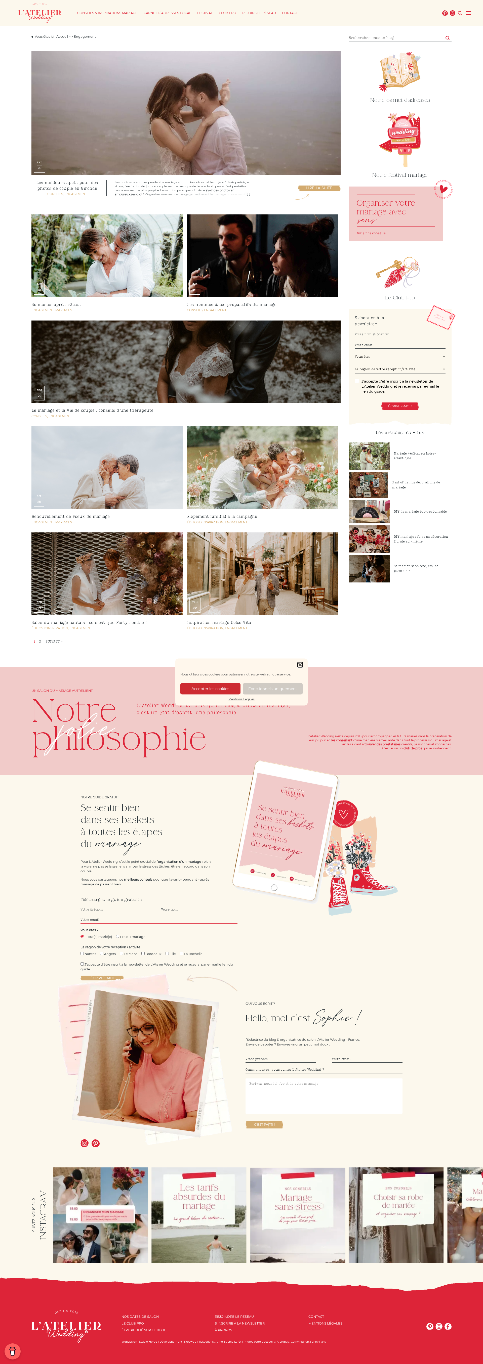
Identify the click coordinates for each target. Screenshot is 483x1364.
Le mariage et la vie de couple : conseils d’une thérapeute (92, 411)
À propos (223, 1330)
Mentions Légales (241, 699)
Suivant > (54, 641)
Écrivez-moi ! (400, 406)
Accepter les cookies (210, 688)
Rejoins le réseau (259, 13)
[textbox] (399, 357)
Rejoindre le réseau (234, 1316)
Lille (173, 954)
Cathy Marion (300, 1341)
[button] (300, 664)
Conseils (55, 194)
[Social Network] (445, 13)
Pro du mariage (132, 937)
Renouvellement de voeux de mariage (70, 517)
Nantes (90, 954)
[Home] (39, 13)
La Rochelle (193, 954)
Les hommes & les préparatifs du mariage (231, 305)
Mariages (63, 310)
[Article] (396, 214)
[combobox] (400, 357)
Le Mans (130, 954)
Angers (110, 954)
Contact (290, 13)
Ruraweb (190, 1341)
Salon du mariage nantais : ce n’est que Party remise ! (89, 623)
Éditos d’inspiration (205, 522)
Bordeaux (153, 954)
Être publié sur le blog (144, 1330)
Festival (205, 13)
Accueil (62, 36)
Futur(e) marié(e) (98, 937)
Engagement (75, 194)
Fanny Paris (318, 1341)
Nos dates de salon (140, 1316)
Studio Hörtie (148, 1341)
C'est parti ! (264, 1124)
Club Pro (227, 13)
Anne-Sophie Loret (228, 1341)
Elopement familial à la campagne (222, 517)
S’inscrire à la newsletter (240, 1323)
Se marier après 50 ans (56, 305)
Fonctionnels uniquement (272, 688)
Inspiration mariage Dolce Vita (219, 623)
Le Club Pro (133, 1323)
